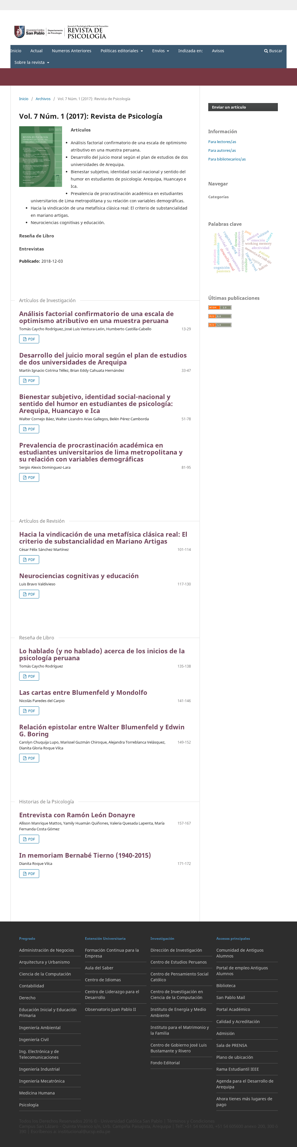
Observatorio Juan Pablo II (110, 1009)
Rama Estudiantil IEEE (237, 1069)
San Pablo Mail (230, 997)
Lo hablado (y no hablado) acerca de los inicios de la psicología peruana (102, 654)
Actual (36, 50)
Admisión (225, 1033)
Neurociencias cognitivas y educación (79, 575)
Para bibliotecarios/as (227, 159)
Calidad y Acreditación (238, 1021)
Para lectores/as (222, 141)
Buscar (275, 50)
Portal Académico (233, 1009)
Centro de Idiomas (103, 979)
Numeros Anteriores (71, 50)
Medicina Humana (37, 1093)
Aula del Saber (99, 968)
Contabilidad (31, 986)
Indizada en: (190, 50)
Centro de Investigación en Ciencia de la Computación (177, 994)
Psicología (29, 1105)
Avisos (218, 50)
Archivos (43, 98)
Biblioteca (226, 985)
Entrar (281, 14)
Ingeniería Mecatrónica (42, 1081)
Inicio (15, 50)
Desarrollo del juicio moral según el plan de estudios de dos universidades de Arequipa (103, 358)
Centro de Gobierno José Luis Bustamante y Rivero (179, 1048)
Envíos (159, 50)
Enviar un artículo (229, 107)
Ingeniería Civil (34, 1039)
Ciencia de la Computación (45, 974)
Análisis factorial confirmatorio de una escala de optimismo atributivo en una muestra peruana (96, 317)
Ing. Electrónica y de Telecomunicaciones (39, 1054)
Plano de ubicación (234, 1057)
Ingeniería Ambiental (40, 1027)
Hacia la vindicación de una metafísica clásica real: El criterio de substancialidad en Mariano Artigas (103, 537)
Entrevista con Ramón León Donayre (77, 814)
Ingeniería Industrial (39, 1069)
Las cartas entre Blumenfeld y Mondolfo (83, 692)
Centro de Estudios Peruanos (179, 962)
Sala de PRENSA (231, 1045)
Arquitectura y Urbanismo (44, 962)
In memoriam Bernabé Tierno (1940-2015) (85, 855)
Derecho (27, 997)
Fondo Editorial (165, 1062)
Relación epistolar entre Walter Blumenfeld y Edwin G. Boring (101, 730)
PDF (31, 339)
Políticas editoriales (120, 50)
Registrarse (259, 14)
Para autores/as (222, 150)
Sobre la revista (30, 62)
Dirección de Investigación (176, 950)
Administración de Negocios (46, 950)
